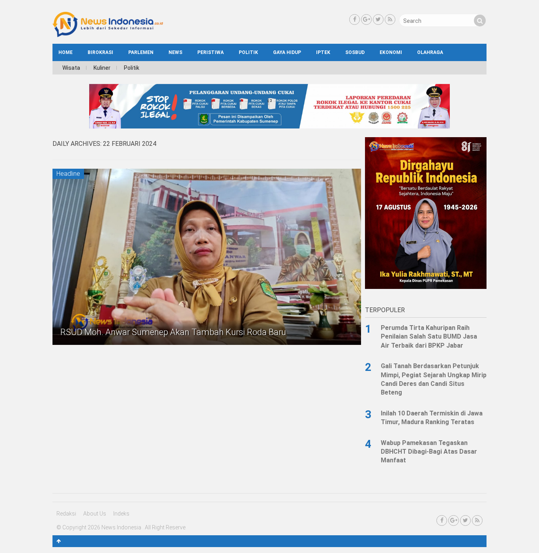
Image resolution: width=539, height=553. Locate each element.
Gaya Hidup (287, 52)
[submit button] (480, 20)
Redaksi (66, 513)
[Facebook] (354, 19)
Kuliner (102, 68)
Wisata (71, 68)
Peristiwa (210, 52)
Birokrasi (100, 52)
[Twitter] (378, 19)
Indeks (121, 513)
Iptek (323, 52)
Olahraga (430, 52)
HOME (65, 52)
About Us (94, 513)
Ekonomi (391, 52)
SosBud (355, 52)
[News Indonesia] (107, 35)
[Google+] (366, 19)
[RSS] (390, 19)
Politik (248, 52)
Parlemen (140, 52)
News (175, 52)
